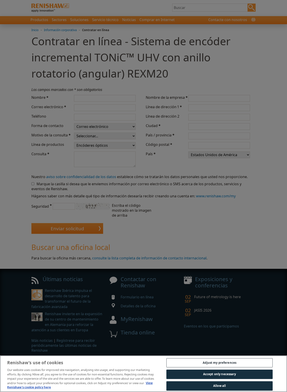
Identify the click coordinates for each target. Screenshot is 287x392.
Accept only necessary (219, 374)
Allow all (219, 386)
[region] (143, 373)
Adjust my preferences (219, 363)
